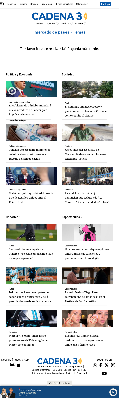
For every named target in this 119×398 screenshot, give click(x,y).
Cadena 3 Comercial (41, 370)
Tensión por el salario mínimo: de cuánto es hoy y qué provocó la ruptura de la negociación (29, 154)
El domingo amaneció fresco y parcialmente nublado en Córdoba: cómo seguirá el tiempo (86, 111)
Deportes (11, 4)
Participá (105, 4)
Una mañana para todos (19, 102)
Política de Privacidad (76, 373)
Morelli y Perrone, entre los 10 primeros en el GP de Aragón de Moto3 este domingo (28, 340)
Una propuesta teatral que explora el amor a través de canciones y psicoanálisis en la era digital (87, 254)
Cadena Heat (70, 370)
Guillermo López (19, 120)
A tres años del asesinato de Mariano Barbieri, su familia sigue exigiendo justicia (85, 154)
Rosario (79, 23)
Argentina (50, 23)
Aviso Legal (58, 373)
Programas (46, 4)
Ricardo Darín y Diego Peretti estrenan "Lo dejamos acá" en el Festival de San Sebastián (85, 297)
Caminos (23, 4)
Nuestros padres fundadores (49, 366)
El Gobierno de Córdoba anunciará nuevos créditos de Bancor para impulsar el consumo (30, 110)
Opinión (34, 4)
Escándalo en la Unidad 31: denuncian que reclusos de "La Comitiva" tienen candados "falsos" (87, 198)
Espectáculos (71, 217)
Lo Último (38, 23)
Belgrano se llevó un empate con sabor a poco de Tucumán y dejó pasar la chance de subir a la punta (30, 297)
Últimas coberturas (64, 4)
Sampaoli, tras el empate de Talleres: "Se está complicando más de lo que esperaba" (31, 254)
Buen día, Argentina (17, 189)
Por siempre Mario (73, 366)
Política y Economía (19, 74)
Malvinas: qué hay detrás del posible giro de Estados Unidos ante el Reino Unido (31, 198)
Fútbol (11, 246)
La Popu (82, 370)
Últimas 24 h (82, 4)
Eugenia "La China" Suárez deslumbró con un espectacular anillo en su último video (84, 340)
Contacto (57, 370)
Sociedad (68, 74)
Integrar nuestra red (41, 373)
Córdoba (65, 23)
